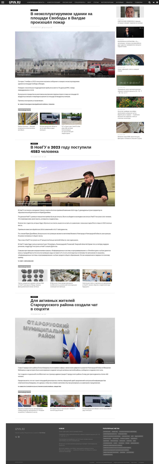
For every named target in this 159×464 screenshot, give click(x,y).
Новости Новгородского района (113, 445)
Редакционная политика (121, 462)
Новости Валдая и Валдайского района (34, 104)
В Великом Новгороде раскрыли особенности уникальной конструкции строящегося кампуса (63, 284)
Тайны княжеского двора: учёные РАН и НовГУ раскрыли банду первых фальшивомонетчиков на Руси (31, 284)
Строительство (108, 443)
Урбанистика (126, 436)
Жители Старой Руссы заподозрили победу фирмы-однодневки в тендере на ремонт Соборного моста (31, 410)
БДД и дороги (139, 436)
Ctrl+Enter (42, 432)
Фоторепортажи (107, 2)
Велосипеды (114, 440)
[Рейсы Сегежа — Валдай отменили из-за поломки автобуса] (28, 124)
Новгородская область (35, 2)
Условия (141, 462)
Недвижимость (108, 454)
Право (127, 443)
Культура (121, 443)
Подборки (138, 2)
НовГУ (21, 261)
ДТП (132, 436)
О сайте (92, 462)
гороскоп (122, 440)
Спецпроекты (80, 2)
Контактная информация (104, 462)
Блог (89, 2)
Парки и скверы (124, 438)
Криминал (134, 438)
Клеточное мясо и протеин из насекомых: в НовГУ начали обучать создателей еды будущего (97, 284)
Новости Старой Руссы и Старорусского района (36, 386)
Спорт (115, 443)
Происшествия (122, 433)
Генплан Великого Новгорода (127, 431)
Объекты (129, 2)
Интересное (107, 431)
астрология (130, 452)
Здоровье (106, 440)
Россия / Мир (67, 2)
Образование (28, 261)
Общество (57, 386)
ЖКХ (134, 440)
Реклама (134, 462)
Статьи (96, 2)
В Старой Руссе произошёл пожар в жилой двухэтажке (62, 409)
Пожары (51, 104)
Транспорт (116, 438)
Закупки (122, 452)
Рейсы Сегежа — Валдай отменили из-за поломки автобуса (26, 128)
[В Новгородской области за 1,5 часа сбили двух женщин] (50, 124)
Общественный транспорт (111, 452)
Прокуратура (107, 438)
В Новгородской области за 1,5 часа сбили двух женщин (48, 128)
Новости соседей (53, 2)
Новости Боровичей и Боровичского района (116, 450)
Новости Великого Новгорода (112, 436)
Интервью (119, 2)
